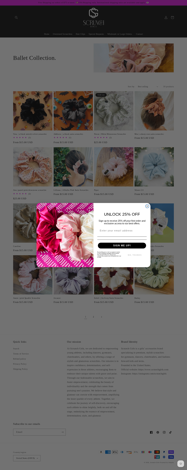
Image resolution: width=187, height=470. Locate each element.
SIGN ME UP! (122, 245)
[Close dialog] (147, 206)
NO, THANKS (135, 255)
